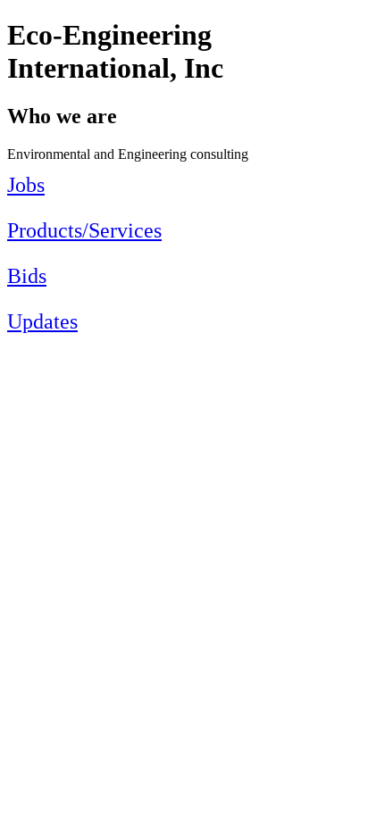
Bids (26, 276)
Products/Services (84, 230)
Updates (42, 321)
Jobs (26, 184)
